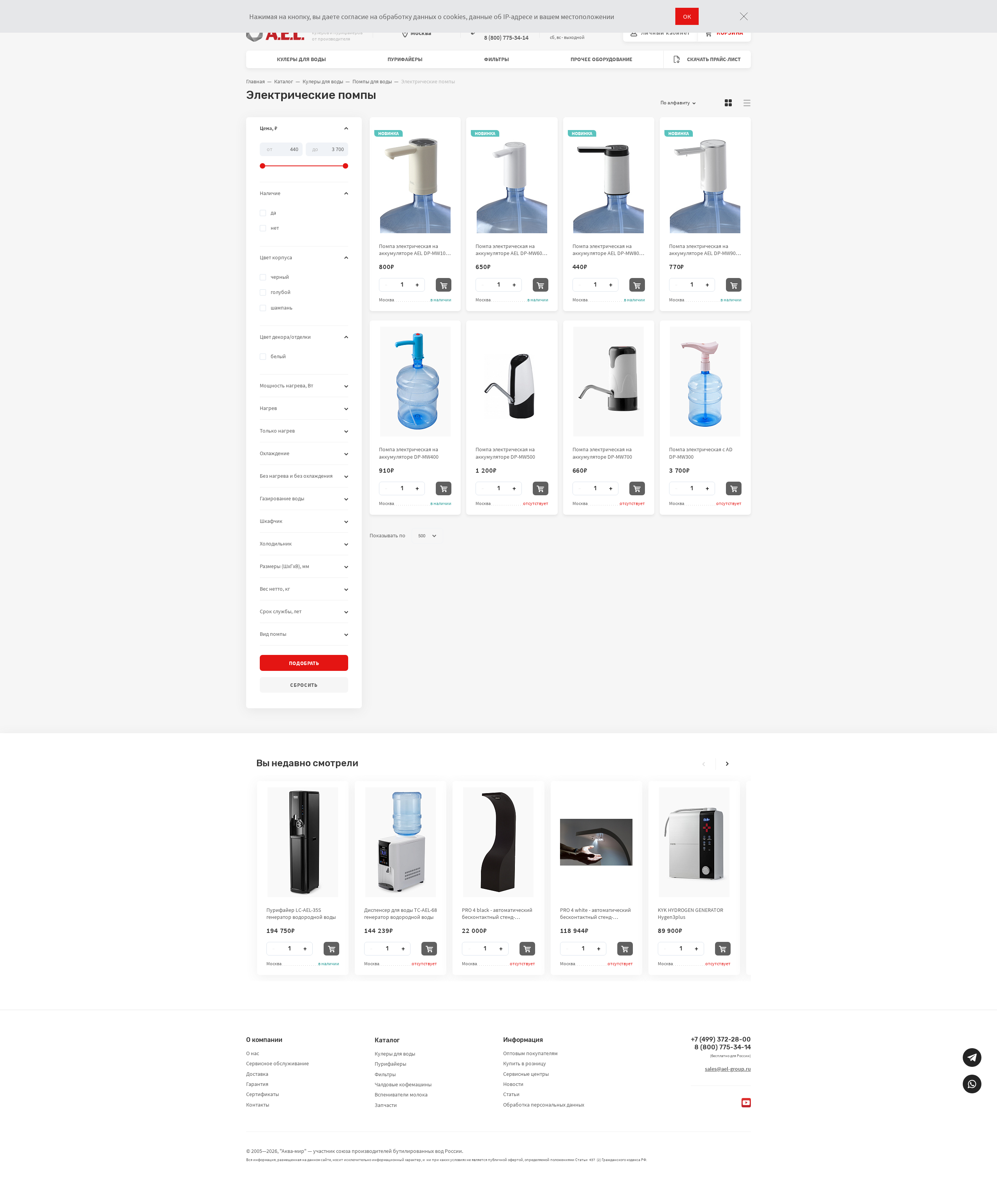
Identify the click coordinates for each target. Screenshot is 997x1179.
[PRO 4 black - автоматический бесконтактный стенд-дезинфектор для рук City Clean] (498, 842)
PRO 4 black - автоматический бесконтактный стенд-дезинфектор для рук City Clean (497, 913)
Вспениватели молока (401, 1094)
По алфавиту (675, 102)
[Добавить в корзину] (443, 285)
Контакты (257, 1104)
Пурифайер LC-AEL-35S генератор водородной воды (301, 913)
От (269, 148)
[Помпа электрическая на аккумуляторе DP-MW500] (511, 381)
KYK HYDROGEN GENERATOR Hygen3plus (690, 913)
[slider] (304, 156)
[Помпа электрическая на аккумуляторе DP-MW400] (415, 381)
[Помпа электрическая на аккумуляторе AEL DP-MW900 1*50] (705, 178)
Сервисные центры (526, 1073)
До (315, 148)
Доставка (257, 1073)
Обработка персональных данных (543, 1104)
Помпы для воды (372, 81)
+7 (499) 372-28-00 (721, 1039)
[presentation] (704, 764)
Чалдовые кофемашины (403, 1084)
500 (421, 535)
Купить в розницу (524, 1063)
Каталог (283, 81)
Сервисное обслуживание (277, 1063)
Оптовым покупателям (530, 1053)
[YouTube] (746, 1102)
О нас (252, 1053)
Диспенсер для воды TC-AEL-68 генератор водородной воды (400, 913)
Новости (513, 1083)
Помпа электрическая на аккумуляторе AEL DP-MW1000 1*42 (415, 250)
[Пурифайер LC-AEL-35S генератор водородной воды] (303, 842)
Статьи (511, 1094)
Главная (255, 81)
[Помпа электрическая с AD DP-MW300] (705, 381)
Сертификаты (262, 1094)
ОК (687, 16)
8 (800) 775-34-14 (722, 1047)
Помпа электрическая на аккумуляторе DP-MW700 (602, 453)
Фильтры (496, 59)
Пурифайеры (405, 59)
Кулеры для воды (301, 59)
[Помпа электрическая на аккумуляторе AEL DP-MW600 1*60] (512, 178)
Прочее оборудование (601, 59)
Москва (420, 33)
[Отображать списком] (747, 103)
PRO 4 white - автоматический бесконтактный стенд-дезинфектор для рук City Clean (595, 913)
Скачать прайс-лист (713, 59)
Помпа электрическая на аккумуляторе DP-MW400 (409, 453)
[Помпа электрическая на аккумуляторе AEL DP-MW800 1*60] (608, 178)
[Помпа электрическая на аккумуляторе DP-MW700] (608, 381)
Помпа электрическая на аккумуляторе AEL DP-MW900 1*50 (703, 250)
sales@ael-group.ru (728, 1068)
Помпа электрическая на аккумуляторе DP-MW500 (505, 453)
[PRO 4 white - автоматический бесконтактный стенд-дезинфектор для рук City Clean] (596, 842)
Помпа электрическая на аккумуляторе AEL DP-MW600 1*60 (510, 250)
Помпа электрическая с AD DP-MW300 (701, 453)
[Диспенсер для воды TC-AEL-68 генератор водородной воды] (400, 842)
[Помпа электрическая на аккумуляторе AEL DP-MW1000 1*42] (415, 178)
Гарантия (257, 1083)
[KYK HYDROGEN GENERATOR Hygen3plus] (694, 842)
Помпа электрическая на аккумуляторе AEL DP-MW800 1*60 (607, 250)
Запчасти (386, 1105)
